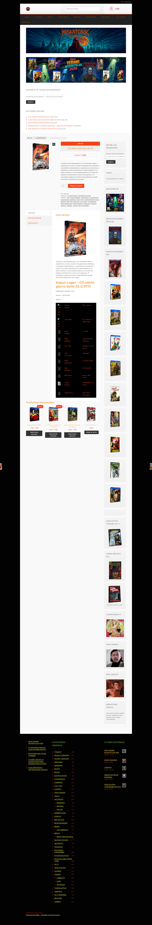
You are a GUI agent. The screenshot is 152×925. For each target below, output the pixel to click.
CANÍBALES (61, 878)
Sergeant (85, 346)
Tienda (27, 17)
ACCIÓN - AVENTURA (61, 758)
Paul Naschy (121, 17)
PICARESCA (58, 847)
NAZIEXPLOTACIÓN (84, 196)
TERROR (57, 874)
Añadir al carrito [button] (91, 432)
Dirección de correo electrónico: (35, 96)
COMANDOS (58, 782)
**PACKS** (58, 752)
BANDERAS (58, 765)
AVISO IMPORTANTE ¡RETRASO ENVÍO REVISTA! (42, 128)
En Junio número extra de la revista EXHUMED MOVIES (43, 120)
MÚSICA (57, 833)
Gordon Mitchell (90, 199)
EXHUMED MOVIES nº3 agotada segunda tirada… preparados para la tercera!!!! (50, 125)
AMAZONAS (58, 762)
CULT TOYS (58, 786)
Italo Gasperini (74, 201)
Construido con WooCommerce (50, 915)
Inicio (30, 138)
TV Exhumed (25, 22)
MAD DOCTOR (59, 820)
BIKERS (57, 772)
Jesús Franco (106, 17)
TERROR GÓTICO (60, 888)
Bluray (50, 17)
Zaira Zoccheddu (83, 205)
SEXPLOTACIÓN (59, 868)
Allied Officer (86, 393)
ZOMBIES (57, 901)
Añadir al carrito (76, 186)
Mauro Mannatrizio (66, 203)
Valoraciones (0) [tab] (33, 223)
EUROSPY (57, 789)
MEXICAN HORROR (60, 823)
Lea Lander (83, 201)
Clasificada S (63, 17)
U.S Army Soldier (88, 360)
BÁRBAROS (61, 803)
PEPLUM (60, 809)
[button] (53, 144)
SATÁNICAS (61, 884)
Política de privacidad (32, 915)
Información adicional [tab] (34, 218)
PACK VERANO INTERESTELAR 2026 (39, 117)
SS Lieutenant (87, 368)
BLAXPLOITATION (60, 776)
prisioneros (87, 203)
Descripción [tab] (31, 213)
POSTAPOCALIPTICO (61, 855)
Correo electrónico (126, 2)
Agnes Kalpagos (75, 197)
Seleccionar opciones (34, 433)
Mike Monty (68, 375)
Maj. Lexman (86, 305)
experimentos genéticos (68, 199)
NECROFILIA (58, 843)
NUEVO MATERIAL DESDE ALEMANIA (38, 123)
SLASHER (57, 871)
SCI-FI (56, 864)
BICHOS (57, 769)
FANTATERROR (59, 792)
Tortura (75, 205)
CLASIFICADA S (41, 138)
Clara (84, 338)
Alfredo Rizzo (85, 197)
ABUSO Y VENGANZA (61, 755)
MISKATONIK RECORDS (65, 837)
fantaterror (91, 17)
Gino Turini (80, 199)
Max (84, 375)
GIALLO (56, 796)
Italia (67, 201)
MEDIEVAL (60, 806)
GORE (59, 881)
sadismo (69, 205)
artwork (77, 17)
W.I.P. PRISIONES (60, 895)
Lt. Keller (85, 331)
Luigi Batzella (92, 201)
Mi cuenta (38, 17)
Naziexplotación (78, 203)
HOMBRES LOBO (60, 813)
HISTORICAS (58, 799)
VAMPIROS (58, 891)
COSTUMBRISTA (62, 830)
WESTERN (58, 898)
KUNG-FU (57, 816)
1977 (68, 197)
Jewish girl (86, 353)
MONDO (57, 826)
